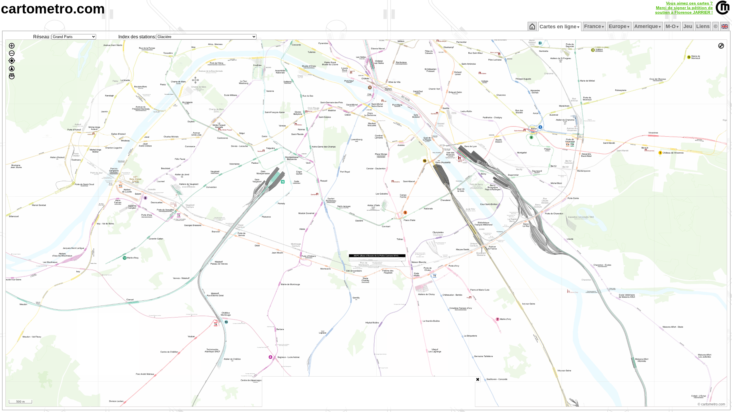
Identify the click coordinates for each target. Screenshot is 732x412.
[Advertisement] (368, 392)
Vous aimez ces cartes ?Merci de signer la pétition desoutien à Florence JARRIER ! (684, 8)
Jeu (687, 26)
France (594, 26)
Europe (619, 26)
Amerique (648, 26)
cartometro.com (53, 8)
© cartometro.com (711, 404)
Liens (703, 26)
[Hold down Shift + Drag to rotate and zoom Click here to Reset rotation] (11, 68)
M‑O (672, 26)
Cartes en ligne (560, 26)
